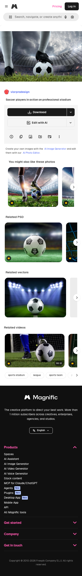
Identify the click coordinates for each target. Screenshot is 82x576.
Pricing (57, 6)
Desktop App (15, 497)
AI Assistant (11, 459)
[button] (41, 430)
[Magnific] (41, 398)
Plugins (12, 493)
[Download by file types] (71, 112)
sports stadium (16, 375)
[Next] (73, 187)
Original (25, 34)
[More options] (59, 137)
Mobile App (11, 502)
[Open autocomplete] (8, 16)
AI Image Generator (55, 148)
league (37, 375)
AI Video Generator (16, 468)
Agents (12, 488)
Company (11, 534)
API (6, 507)
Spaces (9, 454)
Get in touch (13, 545)
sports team (56, 375)
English (41, 430)
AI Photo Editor (31, 152)
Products (11, 447)
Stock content (13, 478)
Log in (72, 6)
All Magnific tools (15, 512)
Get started (12, 522)
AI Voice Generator (16, 473)
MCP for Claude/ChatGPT (20, 483)
